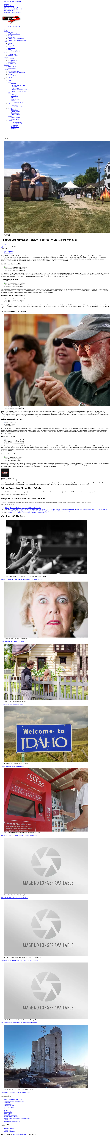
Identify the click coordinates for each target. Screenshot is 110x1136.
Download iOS (12, 54)
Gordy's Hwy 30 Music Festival (60, 509)
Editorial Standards (9, 1105)
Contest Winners (12, 60)
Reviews (33, 512)
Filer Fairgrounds (43, 509)
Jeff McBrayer (11, 37)
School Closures (12, 66)
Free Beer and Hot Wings (14, 34)
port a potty (29, 511)
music (9, 511)
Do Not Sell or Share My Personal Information (16, 1118)
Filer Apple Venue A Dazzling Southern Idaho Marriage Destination (19, 1022)
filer (37, 509)
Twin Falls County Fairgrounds (44, 511)
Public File (7, 1102)
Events (14, 512)
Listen (5, 41)
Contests (6, 57)
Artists (9, 509)
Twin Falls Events (42, 512)
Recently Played (15, 51)
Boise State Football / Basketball (13, 9)
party (23, 511)
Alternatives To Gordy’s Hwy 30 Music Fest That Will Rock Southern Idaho (21, 579)
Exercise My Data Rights (11, 1116)
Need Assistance (8, 1104)
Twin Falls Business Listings (12, 1121)
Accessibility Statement (10, 1115)
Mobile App (11, 45)
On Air (6, 31)
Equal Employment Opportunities (13, 1099)
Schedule (10, 32)
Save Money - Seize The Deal (12, 12)
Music (29, 512)
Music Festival (15, 511)
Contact (6, 69)
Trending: (6, 4)
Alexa (9, 46)
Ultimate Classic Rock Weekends (17, 40)
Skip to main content (6, 1)
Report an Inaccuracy (10, 1108)
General (19, 512)
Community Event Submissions (16, 72)
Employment (11, 74)
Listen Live (11, 43)
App (5, 52)
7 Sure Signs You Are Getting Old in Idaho (12, 641)
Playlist (10, 49)
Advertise (10, 77)
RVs (34, 511)
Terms (5, 1110)
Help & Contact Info (13, 71)
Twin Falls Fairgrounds (59, 511)
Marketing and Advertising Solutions (14, 1101)
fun (50, 509)
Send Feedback (12, 76)
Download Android (13, 55)
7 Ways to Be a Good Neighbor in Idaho (12, 704)
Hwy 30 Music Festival (100, 509)
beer (17, 509)
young (68, 511)
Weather (6, 65)
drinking (26, 509)
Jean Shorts (4, 511)
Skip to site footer (16, 1)
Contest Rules (11, 62)
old (21, 511)
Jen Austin (10, 35)
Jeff (2, 247)
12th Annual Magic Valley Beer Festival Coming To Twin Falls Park (19, 960)
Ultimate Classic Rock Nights (16, 38)
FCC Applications (9, 1107)
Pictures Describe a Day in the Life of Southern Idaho (15, 1092)
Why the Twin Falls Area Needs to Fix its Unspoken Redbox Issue (19, 835)
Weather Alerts (12, 68)
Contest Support (12, 63)
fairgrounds (32, 509)
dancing (21, 509)
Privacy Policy (8, 1113)
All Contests (11, 58)
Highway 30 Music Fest (75, 509)
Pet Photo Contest (9, 6)
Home (5, 29)
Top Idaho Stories (9, 10)
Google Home (11, 48)
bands (13, 509)
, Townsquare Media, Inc (19, 1134)
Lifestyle (24, 512)
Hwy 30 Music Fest (88, 509)
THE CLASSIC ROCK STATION (10, 26)
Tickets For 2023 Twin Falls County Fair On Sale (14, 898)
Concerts (9, 512)
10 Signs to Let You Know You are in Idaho (12, 766)
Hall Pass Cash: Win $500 (11, 7)
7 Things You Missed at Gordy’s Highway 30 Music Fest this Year (23, 508)
